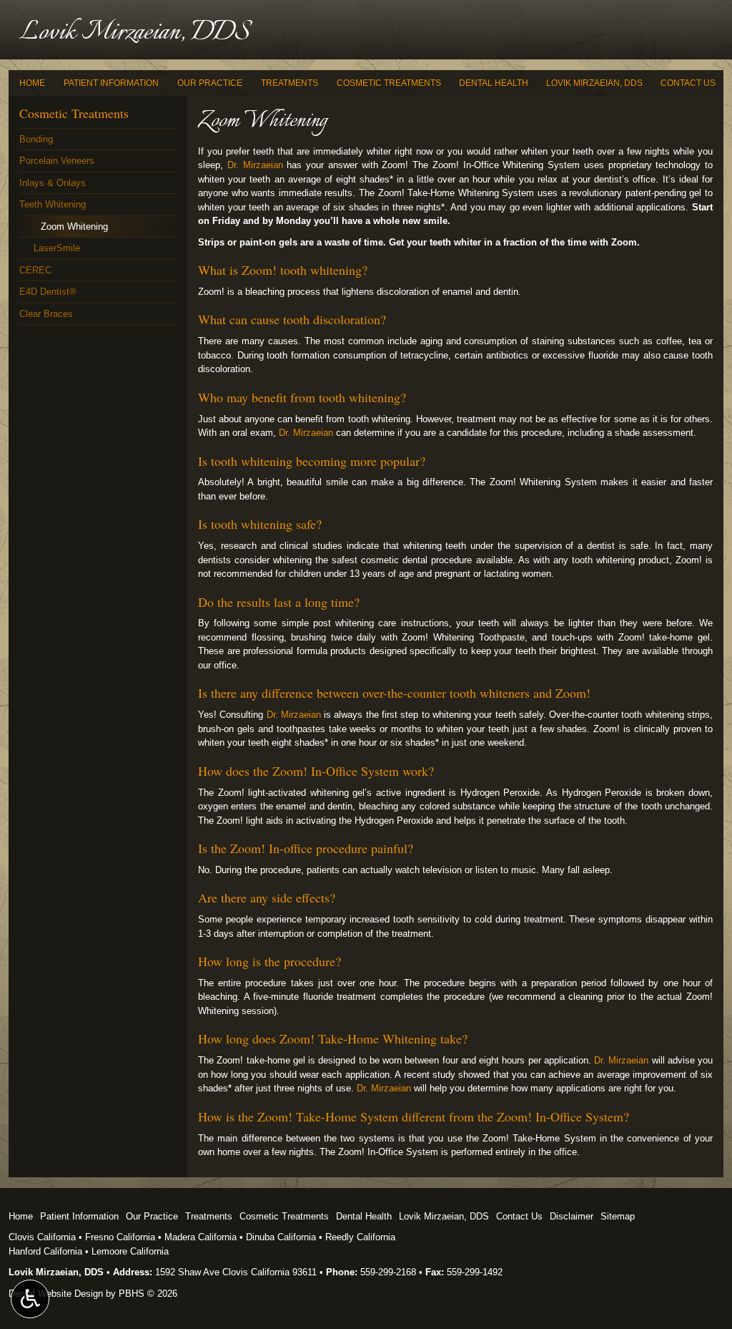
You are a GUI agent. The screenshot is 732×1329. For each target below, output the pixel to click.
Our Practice (209, 83)
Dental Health (493, 83)
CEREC (35, 270)
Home (32, 83)
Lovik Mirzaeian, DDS (594, 83)
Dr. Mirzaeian (255, 165)
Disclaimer (571, 1216)
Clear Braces (46, 313)
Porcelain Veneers (56, 160)
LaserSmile (57, 248)
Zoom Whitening (74, 226)
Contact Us (688, 83)
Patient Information (111, 83)
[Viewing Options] (30, 1299)
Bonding (36, 139)
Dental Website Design (56, 1293)
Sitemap (617, 1216)
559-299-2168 (388, 1272)
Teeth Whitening (52, 204)
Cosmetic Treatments (389, 83)
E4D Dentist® (47, 291)
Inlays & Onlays (52, 182)
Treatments (289, 83)
